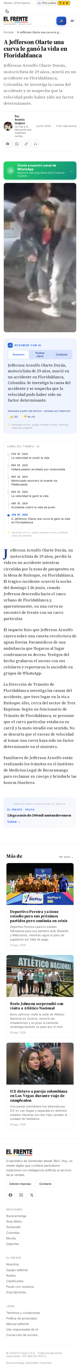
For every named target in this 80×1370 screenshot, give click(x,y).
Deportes (12, 1244)
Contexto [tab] (61, 354)
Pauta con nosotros (20, 1286)
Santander (13, 1227)
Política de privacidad (21, 1318)
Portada (9, 32)
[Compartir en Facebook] (8, 144)
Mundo (11, 1238)
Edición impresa (20, 1184)
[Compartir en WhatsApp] (17, 144)
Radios (11, 1275)
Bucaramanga (16, 1216)
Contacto (45, 1184)
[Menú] (72, 21)
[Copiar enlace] (26, 144)
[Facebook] (10, 1195)
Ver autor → (66, 856)
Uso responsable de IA (22, 1329)
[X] (32, 1195)
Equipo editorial (17, 1270)
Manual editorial (17, 1324)
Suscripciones (16, 1292)
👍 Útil (14, 416)
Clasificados (15, 1281)
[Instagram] (21, 1195)
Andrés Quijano (20, 121)
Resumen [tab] (18, 354)
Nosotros (12, 1264)
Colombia (13, 1233)
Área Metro (14, 1221)
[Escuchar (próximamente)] (36, 144)
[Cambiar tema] (7, 11)
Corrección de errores (22, 1335)
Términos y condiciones (23, 1313)
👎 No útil (29, 416)
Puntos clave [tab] (40, 354)
